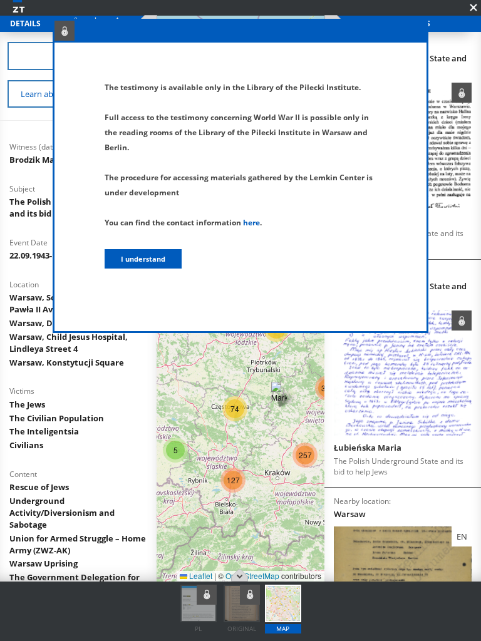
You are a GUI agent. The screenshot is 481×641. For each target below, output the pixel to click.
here (251, 222)
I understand (143, 259)
